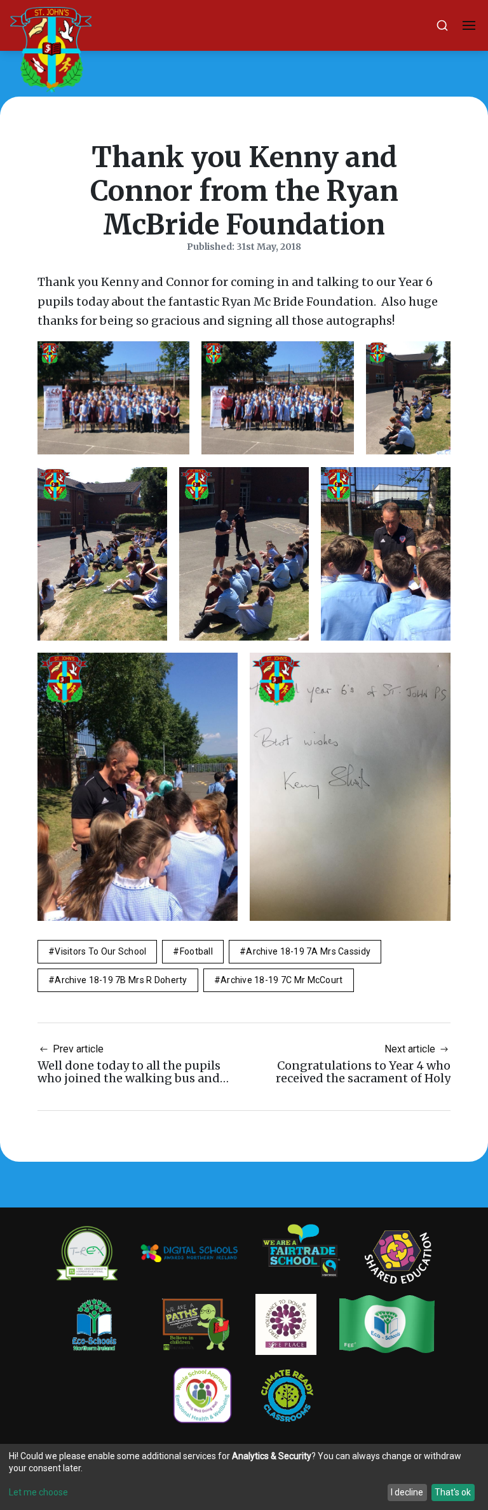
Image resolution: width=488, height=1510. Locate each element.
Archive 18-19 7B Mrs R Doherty (121, 980)
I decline (407, 1492)
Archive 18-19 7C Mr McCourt (281, 980)
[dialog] (244, 1477)
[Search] (442, 25)
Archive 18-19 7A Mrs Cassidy (308, 951)
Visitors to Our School (100, 951)
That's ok (453, 1492)
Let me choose (38, 1492)
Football (196, 951)
